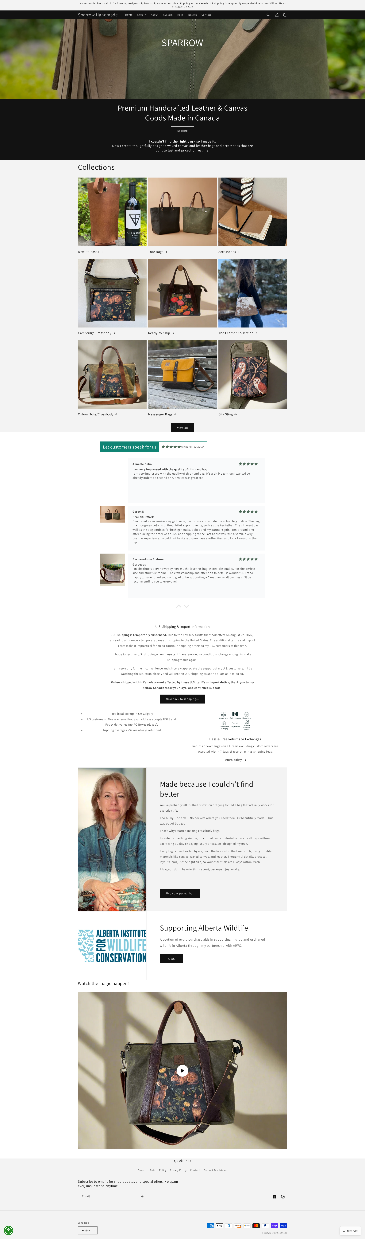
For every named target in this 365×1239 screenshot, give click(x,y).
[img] (171, 447)
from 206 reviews (193, 447)
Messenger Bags (160, 414)
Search (142, 1170)
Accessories (227, 251)
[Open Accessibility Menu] (8, 1230)
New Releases (88, 251)
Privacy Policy (178, 1170)
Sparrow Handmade (278, 1233)
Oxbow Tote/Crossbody (95, 414)
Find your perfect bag (180, 893)
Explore (182, 130)
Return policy (233, 760)
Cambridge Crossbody (94, 333)
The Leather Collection (236, 333)
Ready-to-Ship (159, 333)
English (86, 1230)
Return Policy (158, 1170)
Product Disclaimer (215, 1170)
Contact (195, 1170)
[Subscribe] (142, 1196)
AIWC (171, 959)
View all (182, 427)
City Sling (225, 414)
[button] (142, 15)
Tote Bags (155, 251)
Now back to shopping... (182, 699)
